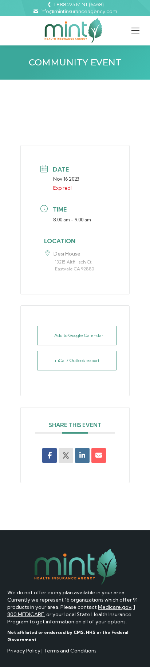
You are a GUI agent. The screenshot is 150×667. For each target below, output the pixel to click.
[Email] (98, 455)
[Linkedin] (82, 455)
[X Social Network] (66, 455)
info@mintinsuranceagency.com (78, 11)
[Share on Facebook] (49, 455)
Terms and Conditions (70, 650)
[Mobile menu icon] (135, 30)
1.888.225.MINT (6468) (79, 4)
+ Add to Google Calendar (77, 335)
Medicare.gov (114, 607)
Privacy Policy (23, 650)
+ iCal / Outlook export (76, 360)
